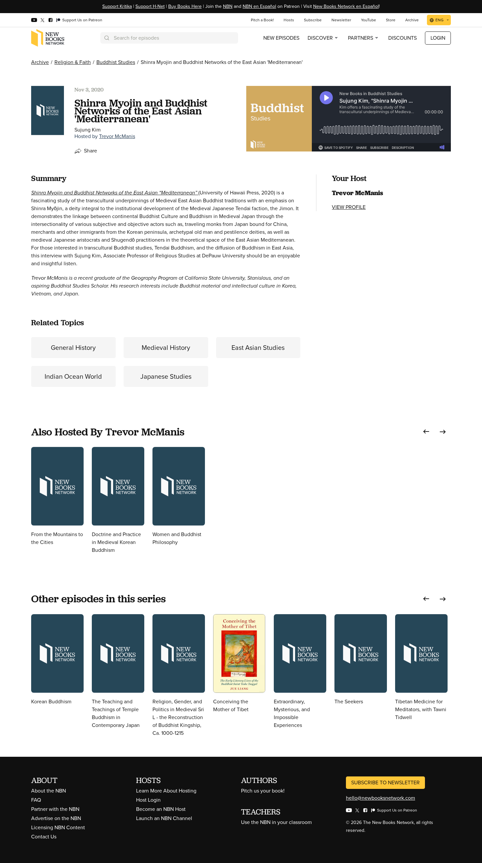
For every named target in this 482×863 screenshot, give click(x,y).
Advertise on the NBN (56, 818)
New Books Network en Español (346, 6)
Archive (40, 62)
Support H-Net (150, 6)
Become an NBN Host (161, 809)
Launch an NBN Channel (164, 818)
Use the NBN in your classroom (276, 822)
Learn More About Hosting (166, 790)
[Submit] (106, 38)
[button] (426, 431)
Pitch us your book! (263, 790)
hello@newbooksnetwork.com (380, 798)
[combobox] (169, 38)
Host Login (148, 800)
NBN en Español (259, 6)
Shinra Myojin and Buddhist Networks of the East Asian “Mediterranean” (114, 192)
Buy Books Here (185, 6)
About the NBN (48, 790)
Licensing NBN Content (58, 827)
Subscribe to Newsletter (385, 782)
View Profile (349, 207)
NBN (227, 6)
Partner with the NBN (55, 809)
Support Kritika (117, 6)
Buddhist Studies (115, 62)
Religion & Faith (72, 62)
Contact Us (43, 836)
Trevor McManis (117, 136)
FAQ (36, 800)
